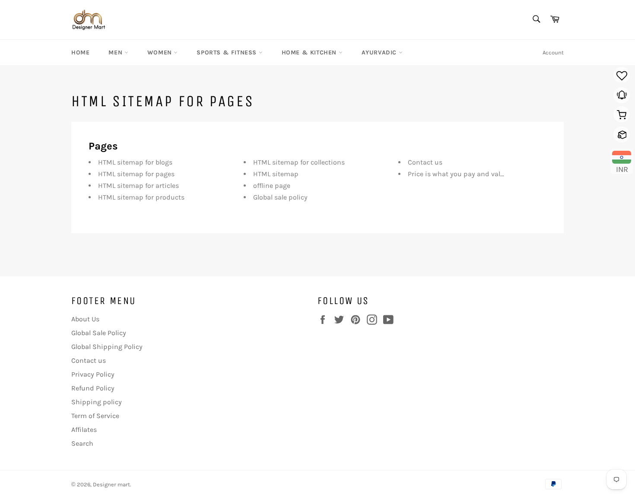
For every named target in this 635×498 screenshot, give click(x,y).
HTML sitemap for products (141, 197)
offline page (271, 185)
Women (160, 52)
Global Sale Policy (98, 333)
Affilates (84, 429)
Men (116, 52)
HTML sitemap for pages (136, 174)
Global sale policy (280, 197)
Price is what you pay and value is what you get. (483, 174)
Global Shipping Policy (107, 347)
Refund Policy (92, 388)
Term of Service (95, 416)
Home (80, 52)
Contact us (425, 162)
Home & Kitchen (310, 52)
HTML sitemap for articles (138, 185)
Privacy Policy (92, 374)
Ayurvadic (380, 52)
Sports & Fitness (227, 52)
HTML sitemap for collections (299, 162)
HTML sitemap (275, 174)
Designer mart (111, 484)
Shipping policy (96, 402)
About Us (85, 319)
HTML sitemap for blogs (135, 162)
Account (553, 52)
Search (82, 443)
